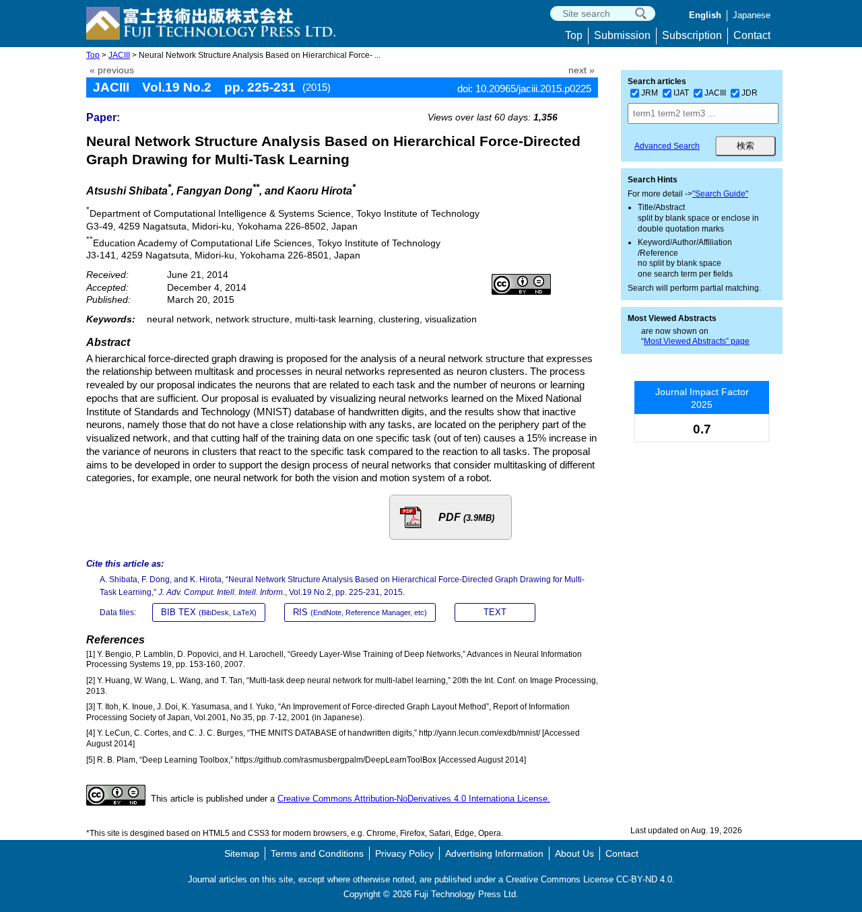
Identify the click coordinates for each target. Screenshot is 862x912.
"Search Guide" (720, 194)
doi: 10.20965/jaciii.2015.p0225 (524, 88)
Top (574, 35)
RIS (360, 612)
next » (581, 70)
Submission (622, 35)
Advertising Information (494, 853)
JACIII (119, 55)
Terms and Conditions (317, 853)
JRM (649, 93)
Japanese (751, 15)
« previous (112, 70)
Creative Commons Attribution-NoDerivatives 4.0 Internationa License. (413, 799)
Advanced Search (667, 146)
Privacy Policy (404, 853)
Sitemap (241, 853)
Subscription (692, 35)
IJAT (681, 93)
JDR (749, 93)
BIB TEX (209, 612)
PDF (466, 517)
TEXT (495, 612)
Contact (751, 35)
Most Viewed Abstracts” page (697, 341)
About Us (574, 853)
